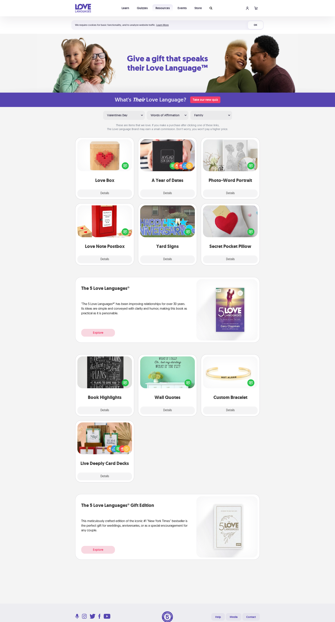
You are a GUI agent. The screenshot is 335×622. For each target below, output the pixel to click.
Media (233, 617)
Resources (162, 8)
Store (198, 8)
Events (182, 8)
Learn (125, 8)
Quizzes (142, 8)
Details (104, 193)
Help (218, 617)
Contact (251, 617)
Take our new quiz (205, 100)
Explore (98, 333)
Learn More (162, 25)
